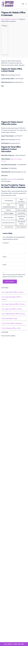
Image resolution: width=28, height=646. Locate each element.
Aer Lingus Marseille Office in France (13, 304)
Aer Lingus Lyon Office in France (12, 309)
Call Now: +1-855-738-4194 (14, 644)
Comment (6, 243)
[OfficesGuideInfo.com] (7, 3)
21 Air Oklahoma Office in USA (11, 328)
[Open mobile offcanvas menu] (26, 4)
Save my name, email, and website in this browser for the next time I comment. (14, 275)
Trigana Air (15, 19)
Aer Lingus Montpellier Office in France (12, 298)
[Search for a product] (23, 3)
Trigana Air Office (12, 179)
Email (5, 264)
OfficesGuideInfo (6, 19)
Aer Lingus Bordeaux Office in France (13, 314)
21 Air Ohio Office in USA (9, 318)
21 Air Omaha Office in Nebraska (12, 323)
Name (5, 256)
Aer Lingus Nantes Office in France (13, 292)
